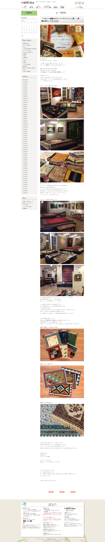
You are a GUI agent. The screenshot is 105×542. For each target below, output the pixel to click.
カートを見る (80, 7)
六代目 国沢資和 (26, 71)
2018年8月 (25, 153)
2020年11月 (25, 100)
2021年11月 (25, 79)
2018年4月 (25, 162)
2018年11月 (25, 147)
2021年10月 (25, 81)
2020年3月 (25, 116)
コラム (24, 47)
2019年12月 (25, 122)
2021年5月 (25, 88)
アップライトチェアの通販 (63, 539)
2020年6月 (25, 110)
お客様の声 (55, 7)
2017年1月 (25, 188)
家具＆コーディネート (27, 203)
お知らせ (55, 60)
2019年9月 (25, 129)
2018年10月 (25, 149)
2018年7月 (25, 155)
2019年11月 (25, 125)
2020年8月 (25, 106)
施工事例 (25, 66)
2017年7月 (25, 176)
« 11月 (22, 36)
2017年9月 (25, 172)
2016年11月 (25, 192)
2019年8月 (25, 131)
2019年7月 (25, 133)
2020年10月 (25, 102)
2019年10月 (25, 127)
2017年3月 (25, 184)
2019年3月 (25, 139)
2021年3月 (25, 92)
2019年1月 (25, 143)
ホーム (25, 7)
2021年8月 (25, 83)
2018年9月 (25, 151)
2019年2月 (25, 141)
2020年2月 (25, 118)
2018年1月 (25, 166)
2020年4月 (25, 114)
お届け (24, 60)
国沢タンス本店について (28, 201)
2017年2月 (25, 186)
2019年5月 (25, 135)
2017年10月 (25, 170)
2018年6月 (25, 157)
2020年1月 (25, 120)
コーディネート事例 (47, 7)
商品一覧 (31, 7)
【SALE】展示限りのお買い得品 (29, 48)
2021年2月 (25, 94)
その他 (24, 55)
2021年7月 (25, 85)
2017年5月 (25, 180)
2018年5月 (25, 159)
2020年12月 (25, 98)
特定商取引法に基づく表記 (51, 539)
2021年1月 (25, 96)
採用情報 (62, 7)
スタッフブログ (48, 60)
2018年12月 (25, 145)
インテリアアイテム (27, 50)
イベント (52, 60)
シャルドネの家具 (26, 64)
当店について (38, 7)
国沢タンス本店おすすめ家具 (29, 67)
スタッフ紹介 (26, 204)
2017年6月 (25, 178)
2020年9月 (25, 104)
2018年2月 (25, 164)
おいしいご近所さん (27, 45)
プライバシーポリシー (41, 539)
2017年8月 (25, 174)
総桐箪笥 (25, 53)
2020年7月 (25, 108)
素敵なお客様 (26, 43)
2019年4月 (25, 137)
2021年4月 (25, 90)
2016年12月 (25, 190)
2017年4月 (25, 182)
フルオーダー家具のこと (28, 52)
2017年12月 (25, 168)
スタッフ (25, 69)
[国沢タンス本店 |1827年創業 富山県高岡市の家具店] (27, 2)
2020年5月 (25, 112)
